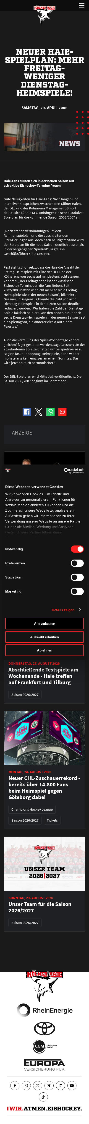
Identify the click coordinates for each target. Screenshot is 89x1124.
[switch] (77, 563)
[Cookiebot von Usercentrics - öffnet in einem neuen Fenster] (64, 471)
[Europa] (45, 1065)
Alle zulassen (44, 624)
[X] (37, 1085)
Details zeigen (63, 610)
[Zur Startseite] (44, 14)
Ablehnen (44, 650)
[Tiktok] (43, 1096)
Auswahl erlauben (44, 637)
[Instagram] (26, 1085)
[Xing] (49, 1085)
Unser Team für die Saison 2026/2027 (39, 907)
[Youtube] (71, 1085)
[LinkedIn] (60, 1085)
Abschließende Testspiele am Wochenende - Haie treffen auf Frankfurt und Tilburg (43, 676)
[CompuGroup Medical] (45, 1047)
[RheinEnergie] (45, 1010)
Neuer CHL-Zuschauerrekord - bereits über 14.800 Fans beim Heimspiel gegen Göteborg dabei (44, 787)
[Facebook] (14, 1085)
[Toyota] (45, 1028)
